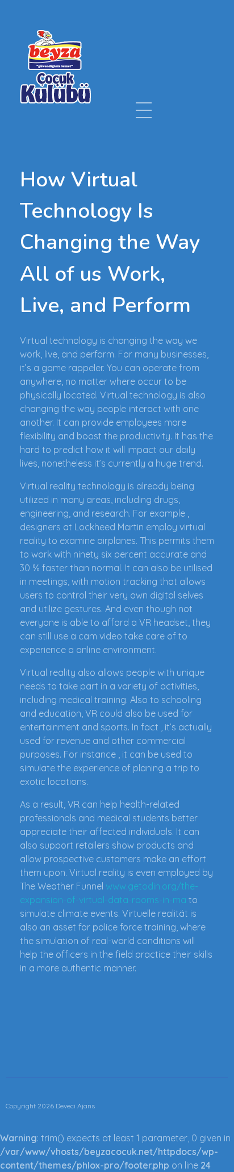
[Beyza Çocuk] (55, 66)
